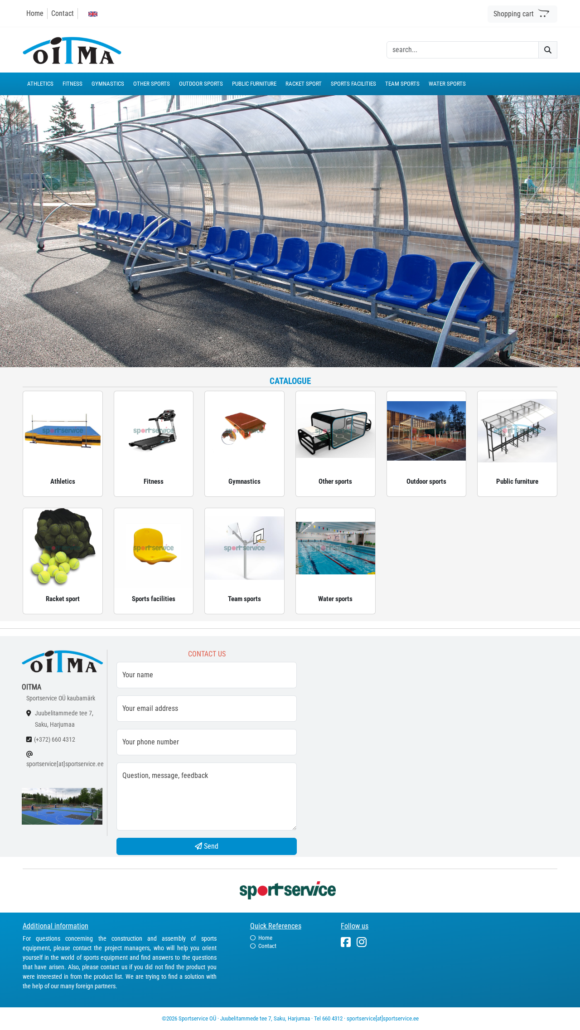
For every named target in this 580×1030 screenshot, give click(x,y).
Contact (62, 13)
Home (35, 13)
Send (210, 846)
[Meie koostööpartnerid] (290, 889)
